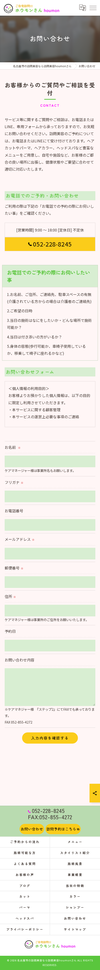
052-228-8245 (52, 244)
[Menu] (92, 8)
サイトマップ (75, 929)
